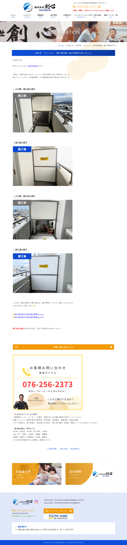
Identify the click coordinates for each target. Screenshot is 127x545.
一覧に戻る (63, 448)
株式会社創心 (33, 66)
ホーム (61, 45)
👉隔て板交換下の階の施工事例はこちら (28, 317)
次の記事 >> (75, 448)
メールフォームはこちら (58, 511)
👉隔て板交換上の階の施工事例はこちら (28, 314)
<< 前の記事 (52, 448)
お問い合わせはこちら (63, 347)
